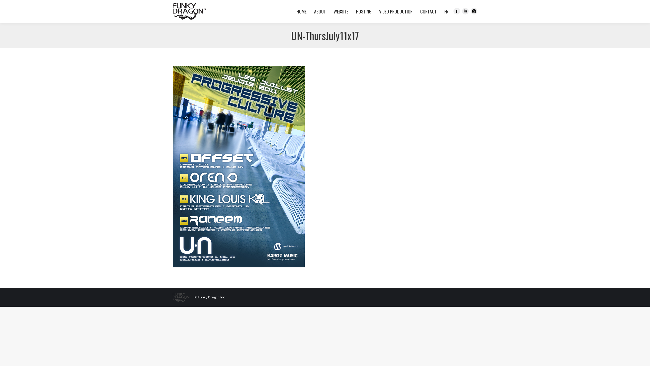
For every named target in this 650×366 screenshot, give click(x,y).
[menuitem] (445, 11)
